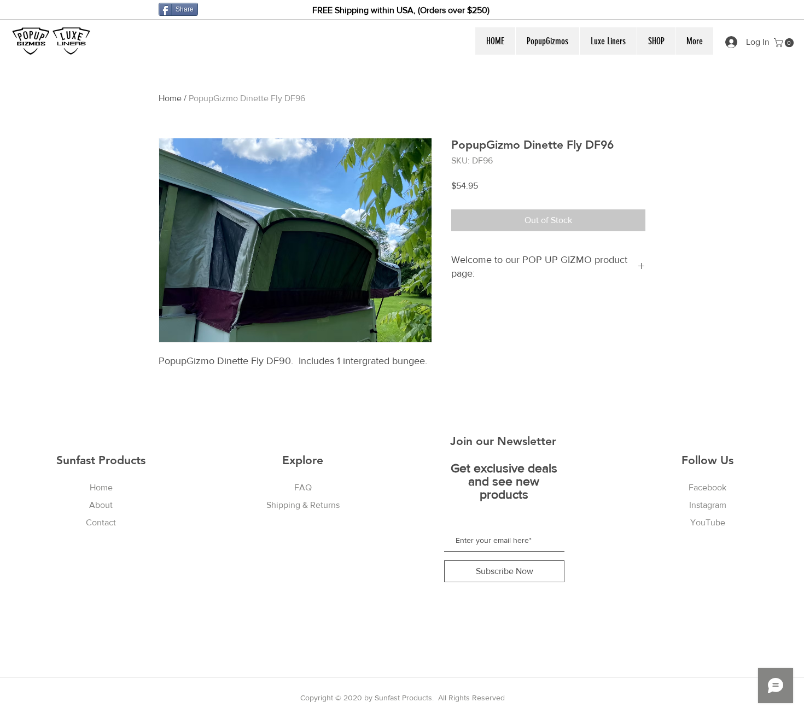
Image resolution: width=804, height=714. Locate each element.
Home (170, 98)
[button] (547, 41)
